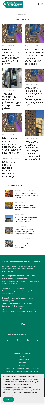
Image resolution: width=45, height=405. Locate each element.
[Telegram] (38, 340)
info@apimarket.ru (17, 306)
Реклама (22, 362)
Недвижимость (7, 158)
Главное (17, 227)
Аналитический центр (22, 353)
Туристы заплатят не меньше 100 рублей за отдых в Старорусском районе (11, 101)
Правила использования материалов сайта (22, 369)
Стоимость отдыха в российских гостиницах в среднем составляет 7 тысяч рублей (32, 150)
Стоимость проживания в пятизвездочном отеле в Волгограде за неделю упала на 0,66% (34, 96)
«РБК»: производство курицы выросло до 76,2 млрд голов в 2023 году (26, 195)
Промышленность (20, 190)
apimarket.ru (11, 269)
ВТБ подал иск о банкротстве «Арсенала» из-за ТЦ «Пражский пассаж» (26, 220)
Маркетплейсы (19, 239)
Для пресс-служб (22, 359)
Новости (17, 202)
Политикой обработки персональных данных (20, 390)
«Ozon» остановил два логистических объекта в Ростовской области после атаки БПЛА (25, 245)
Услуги (4, 45)
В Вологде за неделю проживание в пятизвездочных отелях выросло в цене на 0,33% (12, 145)
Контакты (22, 356)
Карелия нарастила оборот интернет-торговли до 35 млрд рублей (26, 207)
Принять (8, 399)
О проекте (22, 365)
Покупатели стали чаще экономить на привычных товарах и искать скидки (24, 232)
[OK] (17, 340)
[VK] (7, 340)
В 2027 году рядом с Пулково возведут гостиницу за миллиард (9, 169)
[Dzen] (28, 340)
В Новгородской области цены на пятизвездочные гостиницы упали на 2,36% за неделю (34, 56)
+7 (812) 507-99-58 (26, 303)
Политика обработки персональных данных (22, 371)
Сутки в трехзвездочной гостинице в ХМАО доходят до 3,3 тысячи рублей (11, 56)
